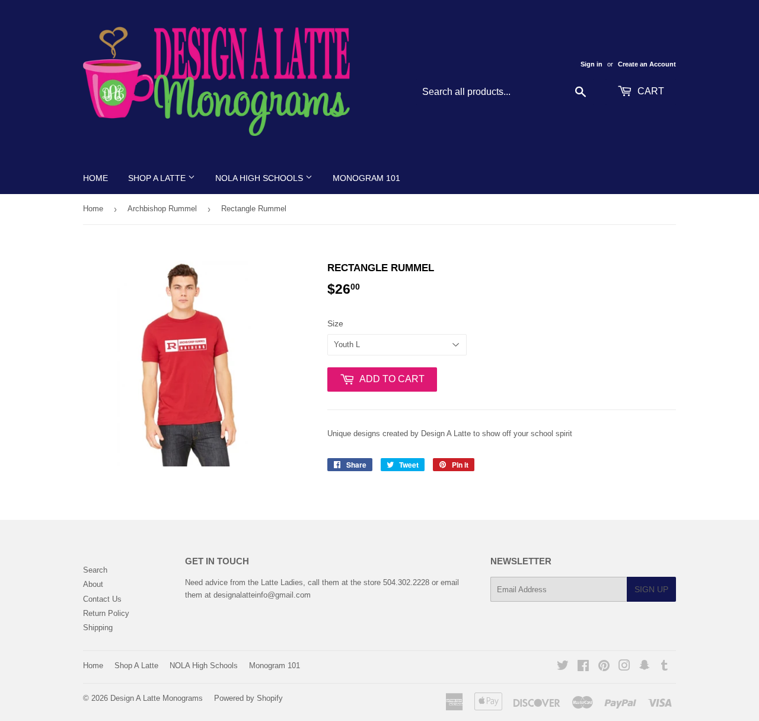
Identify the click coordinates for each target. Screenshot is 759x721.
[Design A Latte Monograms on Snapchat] (644, 667)
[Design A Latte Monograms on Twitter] (563, 667)
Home (95, 178)
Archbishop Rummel (162, 208)
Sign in (591, 64)
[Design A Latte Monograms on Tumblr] (664, 667)
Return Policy (106, 613)
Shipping (98, 627)
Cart (649, 91)
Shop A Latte (158, 178)
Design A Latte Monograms (156, 698)
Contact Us (102, 599)
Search (95, 570)
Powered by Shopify (248, 698)
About (93, 584)
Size (335, 323)
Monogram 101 (366, 178)
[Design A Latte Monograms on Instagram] (624, 667)
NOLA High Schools (260, 178)
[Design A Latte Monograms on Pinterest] (604, 667)
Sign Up (651, 589)
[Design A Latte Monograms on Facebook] (583, 667)
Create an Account (647, 64)
